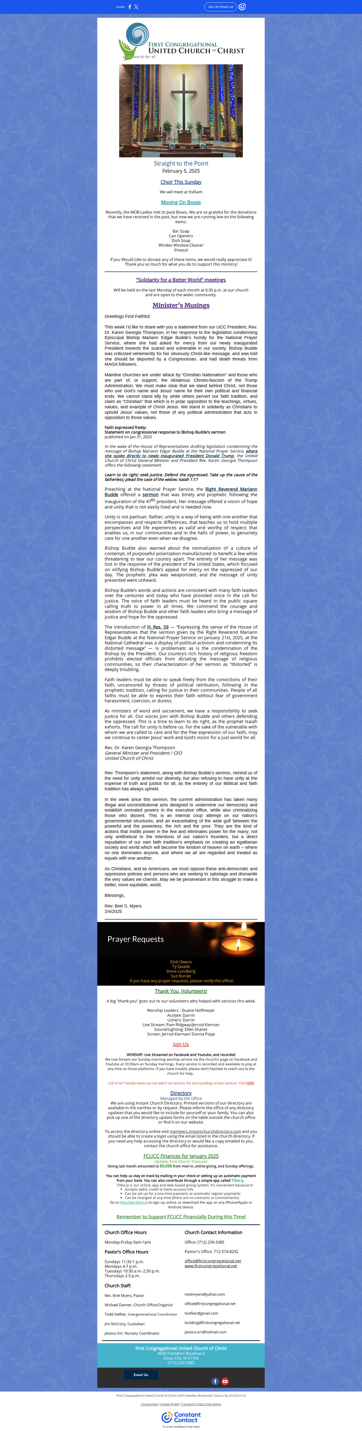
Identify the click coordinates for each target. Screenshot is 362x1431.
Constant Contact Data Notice (201, 1404)
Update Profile (169, 1404)
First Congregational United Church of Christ (181, 1348)
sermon (151, 494)
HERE (250, 1083)
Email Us (141, 1375)
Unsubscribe (149, 1404)
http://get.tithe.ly (134, 1202)
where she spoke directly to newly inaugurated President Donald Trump (181, 453)
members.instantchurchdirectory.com (205, 1131)
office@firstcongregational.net (213, 1261)
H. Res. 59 (158, 627)
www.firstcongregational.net (211, 1265)
